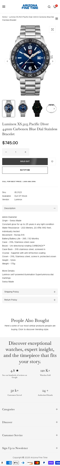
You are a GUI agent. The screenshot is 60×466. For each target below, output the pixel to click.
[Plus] (25, 152)
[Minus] (6, 152)
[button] (53, 61)
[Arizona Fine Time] (30, 6)
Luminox (18, 199)
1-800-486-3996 (29, 181)
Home (4, 17)
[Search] (49, 6)
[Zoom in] (52, 29)
